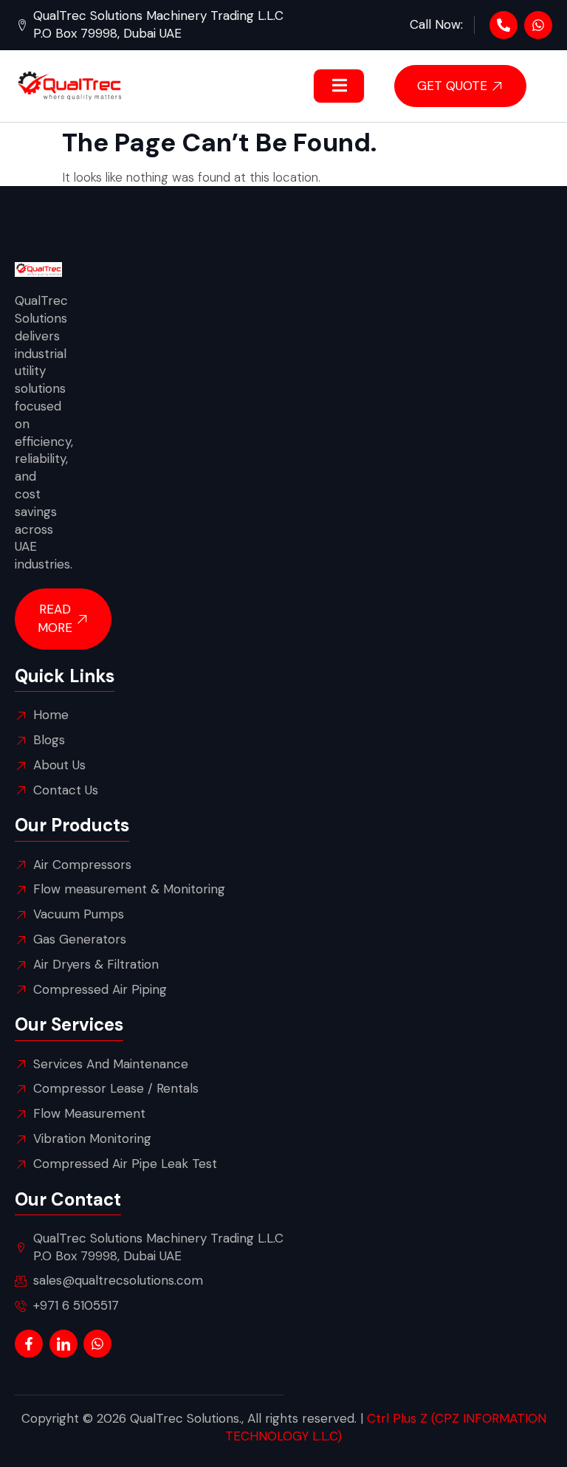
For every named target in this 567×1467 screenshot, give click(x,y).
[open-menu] (339, 86)
